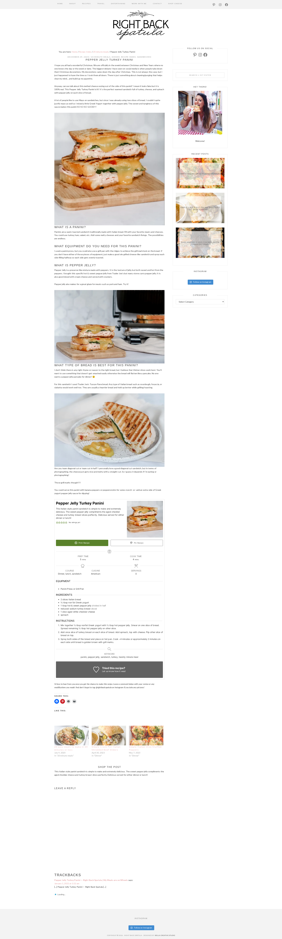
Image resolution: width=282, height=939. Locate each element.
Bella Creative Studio (165, 935)
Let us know (108, 671)
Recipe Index (128, 57)
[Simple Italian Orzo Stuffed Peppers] (146, 735)
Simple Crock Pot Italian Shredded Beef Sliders (200, 209)
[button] (57, 522)
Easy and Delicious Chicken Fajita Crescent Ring (200, 243)
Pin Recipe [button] (138, 543)
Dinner (116, 57)
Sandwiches (144, 57)
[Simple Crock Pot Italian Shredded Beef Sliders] (109, 735)
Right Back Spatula (141, 25)
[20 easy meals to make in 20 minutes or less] (71, 735)
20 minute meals (100, 57)
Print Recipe (83, 543)
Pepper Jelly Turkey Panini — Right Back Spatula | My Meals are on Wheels (91, 880)
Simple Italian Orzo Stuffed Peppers (200, 174)
